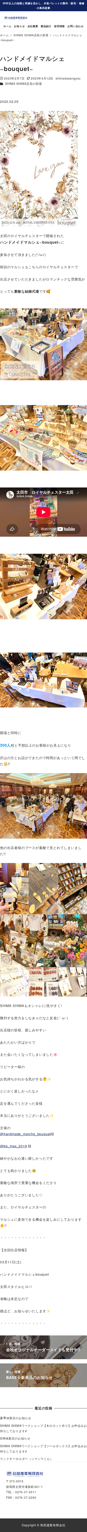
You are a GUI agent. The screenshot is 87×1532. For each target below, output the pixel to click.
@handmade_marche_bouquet (25, 1133)
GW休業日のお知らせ (15, 1438)
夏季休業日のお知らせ (15, 1418)
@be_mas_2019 (13, 1146)
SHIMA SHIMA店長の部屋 (23, 83)
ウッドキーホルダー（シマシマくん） (26, 1459)
